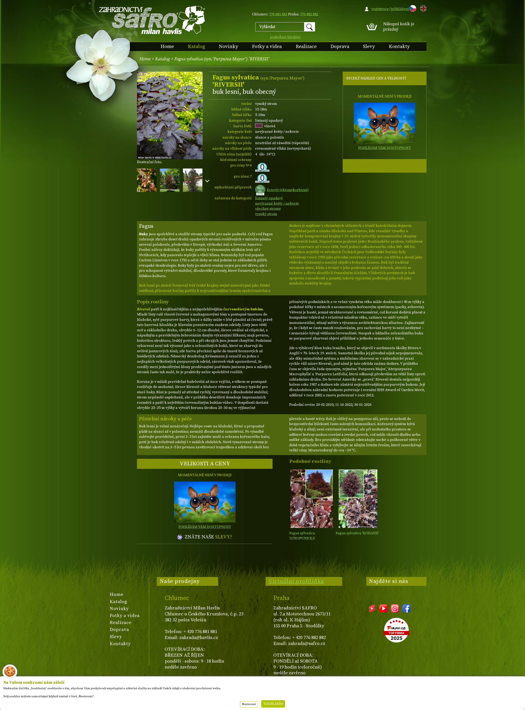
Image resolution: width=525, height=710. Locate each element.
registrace (380, 9)
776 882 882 (309, 14)
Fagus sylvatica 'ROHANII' (357, 533)
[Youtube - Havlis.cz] (383, 611)
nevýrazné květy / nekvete (277, 203)
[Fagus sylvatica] (311, 498)
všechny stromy (268, 208)
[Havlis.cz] (151, 19)
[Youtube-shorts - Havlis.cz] (372, 611)
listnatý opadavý (269, 198)
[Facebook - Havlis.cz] (406, 611)
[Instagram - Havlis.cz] (395, 611)
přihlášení (400, 9)
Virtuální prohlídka (296, 581)
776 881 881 (278, 14)
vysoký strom (266, 214)
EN (422, 7)
